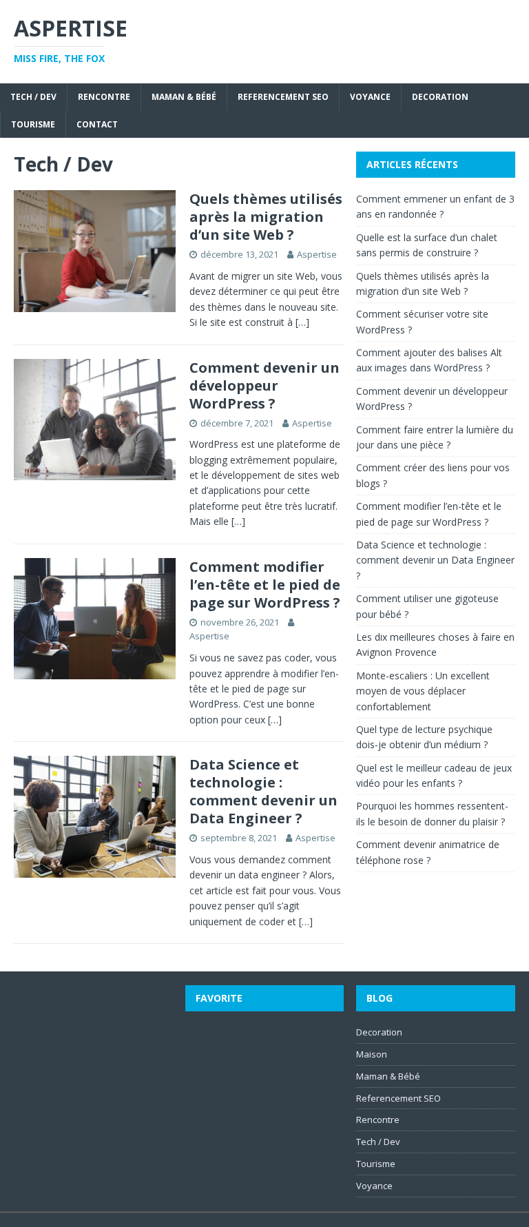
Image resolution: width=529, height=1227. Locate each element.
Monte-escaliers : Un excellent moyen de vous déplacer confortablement (423, 691)
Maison (371, 1054)
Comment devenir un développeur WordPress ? (264, 385)
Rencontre (104, 97)
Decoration (440, 97)
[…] (302, 322)
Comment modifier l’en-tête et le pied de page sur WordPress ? (264, 584)
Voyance (370, 97)
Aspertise (317, 254)
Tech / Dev (33, 97)
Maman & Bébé (184, 97)
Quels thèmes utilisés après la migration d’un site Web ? (265, 216)
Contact (97, 124)
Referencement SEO (283, 97)
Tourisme (33, 124)
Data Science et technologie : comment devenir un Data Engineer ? (263, 791)
